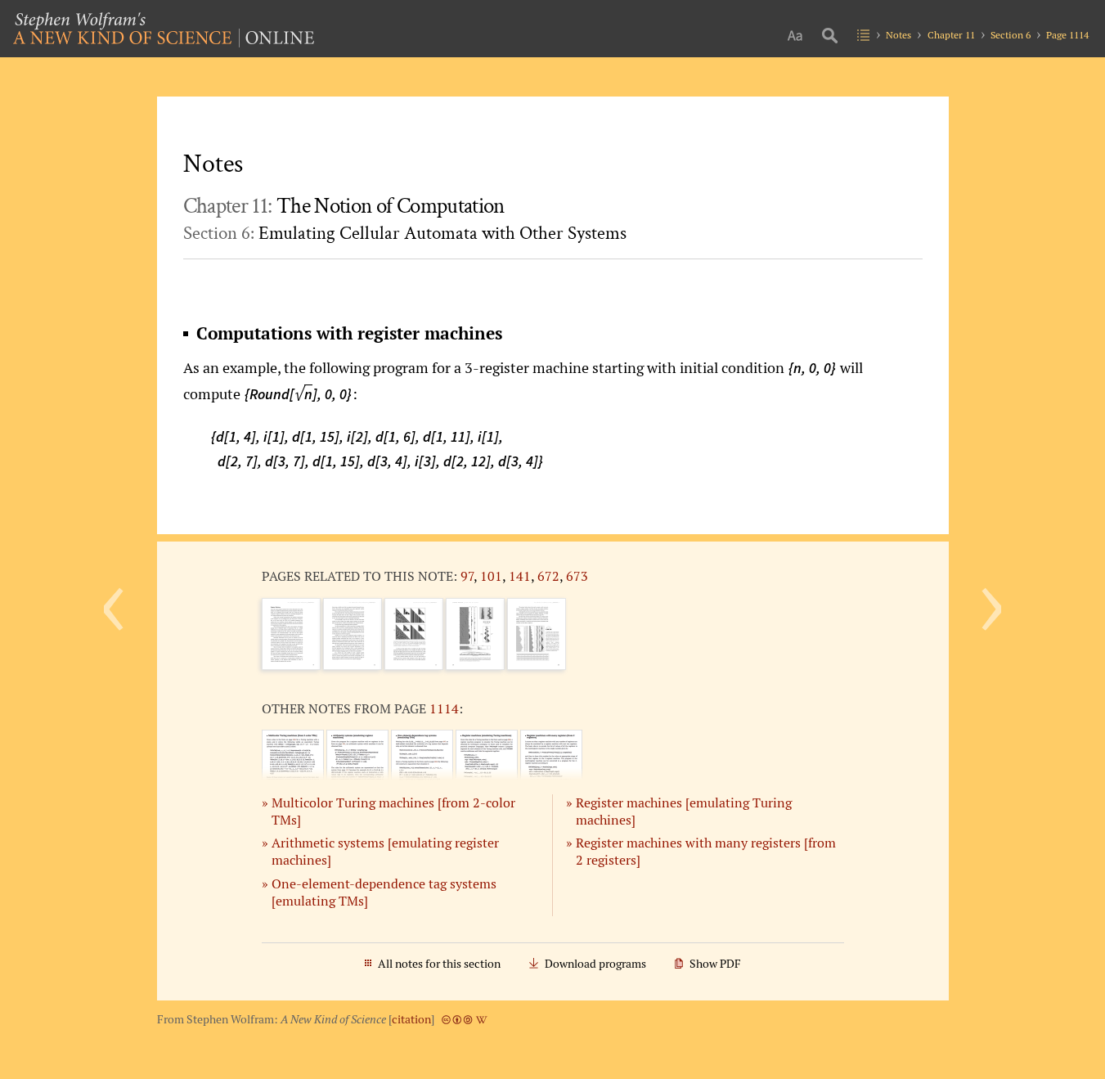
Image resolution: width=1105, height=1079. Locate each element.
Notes (898, 35)
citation (411, 1019)
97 (467, 576)
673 (577, 576)
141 (520, 576)
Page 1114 (1067, 35)
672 (548, 576)
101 (491, 576)
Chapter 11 (951, 35)
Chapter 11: (344, 206)
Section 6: (405, 233)
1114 (444, 708)
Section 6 (1010, 35)
